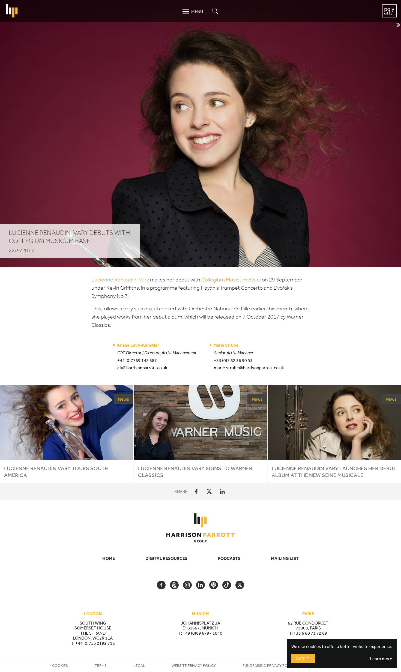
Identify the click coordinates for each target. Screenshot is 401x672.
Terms (101, 665)
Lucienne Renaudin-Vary (120, 280)
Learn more (381, 658)
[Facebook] (196, 491)
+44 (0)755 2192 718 (95, 643)
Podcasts (229, 558)
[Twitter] (209, 491)
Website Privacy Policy (194, 665)
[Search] (215, 11)
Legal (139, 665)
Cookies (60, 665)
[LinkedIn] (222, 491)
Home (108, 558)
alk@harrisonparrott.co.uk (142, 367)
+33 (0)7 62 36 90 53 (233, 360)
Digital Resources (166, 558)
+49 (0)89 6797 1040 (202, 633)
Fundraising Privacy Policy (269, 665)
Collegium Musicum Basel (231, 280)
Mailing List (285, 558)
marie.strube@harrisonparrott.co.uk (249, 367)
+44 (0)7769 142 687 (137, 360)
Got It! (303, 658)
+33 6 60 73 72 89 (310, 633)
